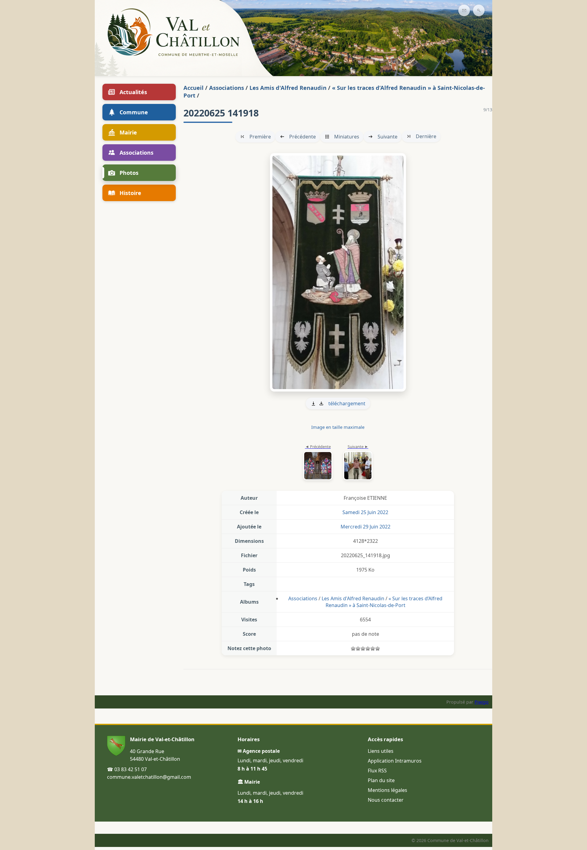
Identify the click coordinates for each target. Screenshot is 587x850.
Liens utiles (380, 751)
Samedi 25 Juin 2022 (365, 512)
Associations (226, 87)
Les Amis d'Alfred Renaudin (288, 87)
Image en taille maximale (337, 427)
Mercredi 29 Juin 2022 (365, 526)
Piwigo (481, 702)
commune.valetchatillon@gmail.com (149, 777)
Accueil (193, 87)
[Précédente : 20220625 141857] (317, 463)
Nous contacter (386, 800)
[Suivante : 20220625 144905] (337, 272)
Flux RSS (377, 770)
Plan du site (381, 780)
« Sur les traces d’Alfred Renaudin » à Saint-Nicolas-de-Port (384, 602)
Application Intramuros (395, 760)
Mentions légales (387, 790)
